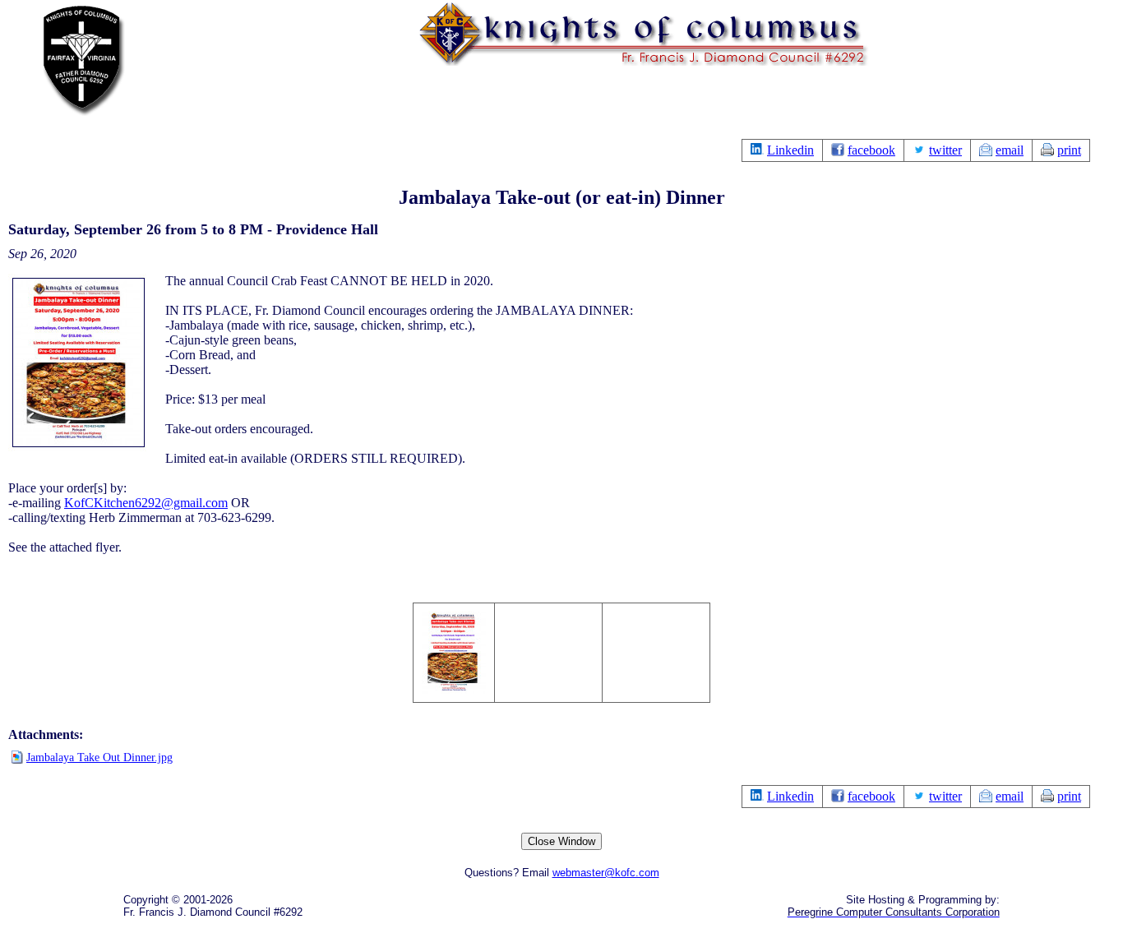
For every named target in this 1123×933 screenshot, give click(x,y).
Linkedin (790, 150)
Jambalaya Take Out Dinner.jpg (99, 757)
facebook (871, 150)
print (1069, 150)
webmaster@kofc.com (605, 872)
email (1010, 150)
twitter (945, 150)
